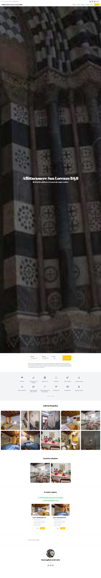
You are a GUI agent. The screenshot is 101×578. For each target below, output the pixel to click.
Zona (91, 4)
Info (37, 528)
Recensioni (83, 4)
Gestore (87, 4)
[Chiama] (90, 1)
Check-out (44, 356)
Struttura (74, 4)
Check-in (32, 356)
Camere (78, 4)
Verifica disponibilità (67, 357)
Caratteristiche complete (50, 396)
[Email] (95, 1)
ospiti (54, 356)
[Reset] (51, 356)
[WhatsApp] (92, 1)
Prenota (96, 4)
